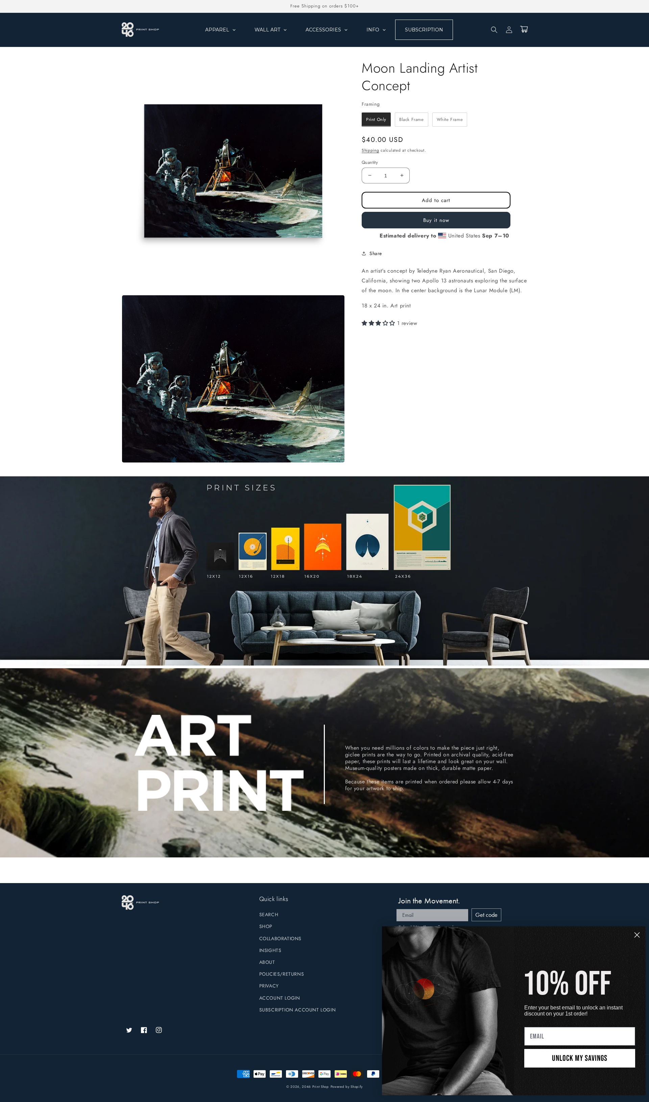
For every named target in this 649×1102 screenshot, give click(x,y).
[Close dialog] (637, 935)
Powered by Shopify (347, 1086)
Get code (486, 915)
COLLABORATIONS (280, 938)
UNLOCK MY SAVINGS (579, 1058)
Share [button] (375, 253)
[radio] (376, 119)
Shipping (370, 150)
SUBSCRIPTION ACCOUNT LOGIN (297, 1009)
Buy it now (436, 220)
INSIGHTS (270, 950)
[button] (494, 29)
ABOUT (267, 962)
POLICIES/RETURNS (281, 974)
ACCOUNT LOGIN (279, 998)
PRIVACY (269, 985)
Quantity (370, 162)
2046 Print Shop (315, 1086)
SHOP (265, 926)
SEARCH (269, 914)
